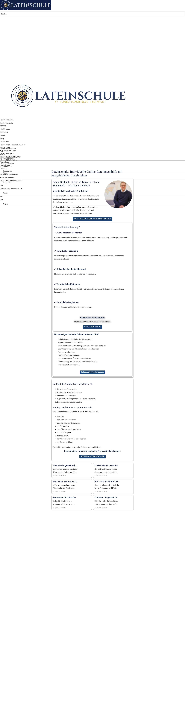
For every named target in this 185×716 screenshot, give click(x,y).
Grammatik (77, 362)
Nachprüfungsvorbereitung (68, 355)
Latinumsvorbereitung (67, 352)
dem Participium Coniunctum (68, 423)
